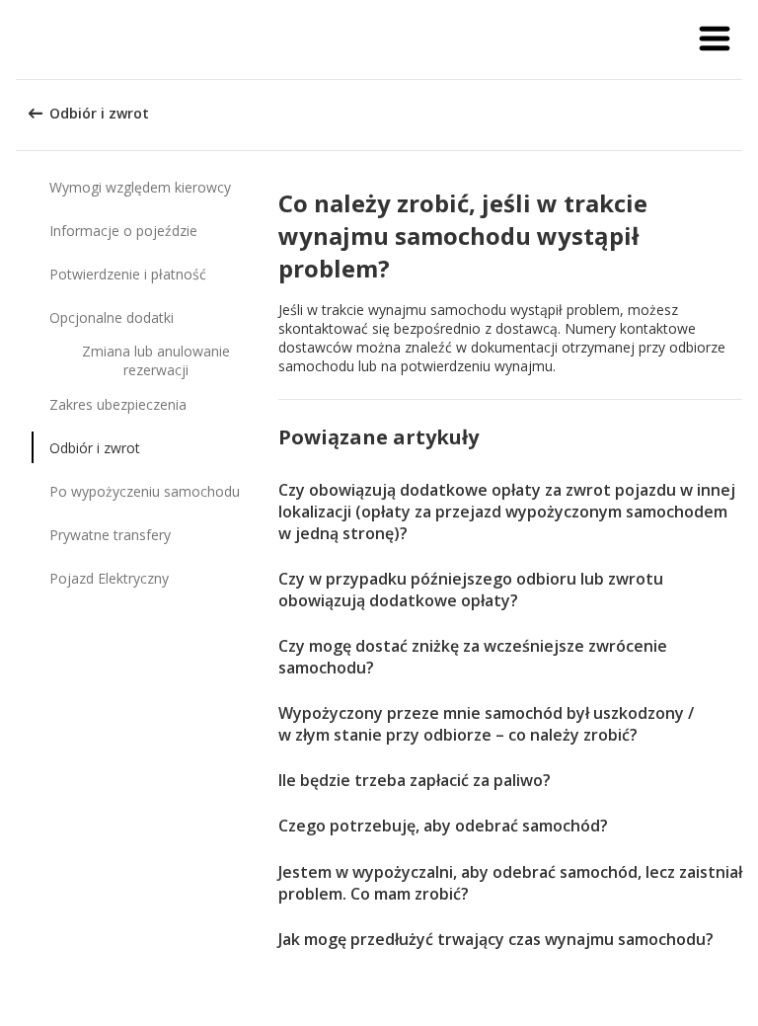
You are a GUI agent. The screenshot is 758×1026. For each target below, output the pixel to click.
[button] (714, 39)
